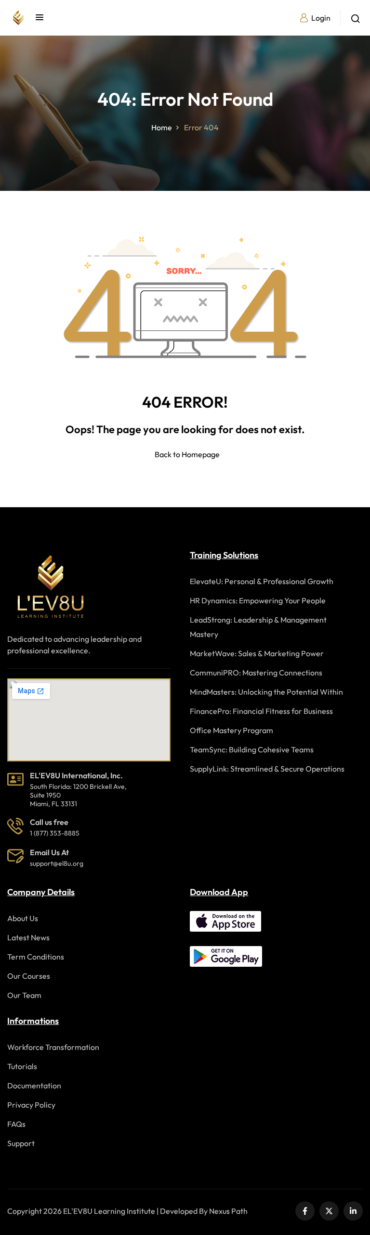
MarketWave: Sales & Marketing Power (257, 653)
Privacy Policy (31, 1105)
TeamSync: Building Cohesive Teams (252, 749)
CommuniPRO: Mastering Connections (256, 672)
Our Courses (28, 976)
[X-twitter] (329, 1211)
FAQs (16, 1124)
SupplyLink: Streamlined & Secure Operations (267, 768)
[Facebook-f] (305, 1211)
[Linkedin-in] (353, 1211)
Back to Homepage (187, 454)
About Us (22, 918)
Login (320, 18)
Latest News (28, 937)
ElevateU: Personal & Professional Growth (261, 581)
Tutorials (22, 1066)
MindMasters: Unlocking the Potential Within (266, 692)
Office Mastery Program (231, 730)
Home (161, 127)
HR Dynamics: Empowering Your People (258, 600)
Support (21, 1143)
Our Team (24, 995)
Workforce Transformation (53, 1047)
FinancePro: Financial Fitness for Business (261, 711)
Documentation (34, 1085)
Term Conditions (35, 956)
